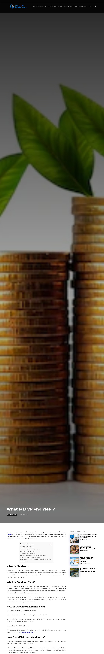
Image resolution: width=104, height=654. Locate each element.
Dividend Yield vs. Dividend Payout (31, 557)
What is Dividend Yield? (28, 548)
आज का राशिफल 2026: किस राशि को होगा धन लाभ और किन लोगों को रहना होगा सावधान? (88, 536)
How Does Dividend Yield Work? (31, 551)
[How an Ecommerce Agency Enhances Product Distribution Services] (74, 561)
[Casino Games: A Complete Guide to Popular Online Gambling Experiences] (74, 549)
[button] (95, 6)
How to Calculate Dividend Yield (30, 550)
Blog (81, 552)
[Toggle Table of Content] (49, 544)
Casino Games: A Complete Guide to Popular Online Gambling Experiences (88, 548)
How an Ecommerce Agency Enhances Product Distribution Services (87, 559)
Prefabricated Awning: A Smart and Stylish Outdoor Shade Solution (88, 570)
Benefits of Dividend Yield (28, 553)
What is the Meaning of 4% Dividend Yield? (33, 555)
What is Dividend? (26, 546)
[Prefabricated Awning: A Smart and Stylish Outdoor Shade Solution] (74, 572)
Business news (11, 514)
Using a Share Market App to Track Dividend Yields (36, 559)
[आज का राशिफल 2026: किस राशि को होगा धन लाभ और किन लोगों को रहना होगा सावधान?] (74, 538)
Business (82, 539)
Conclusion (24, 561)
